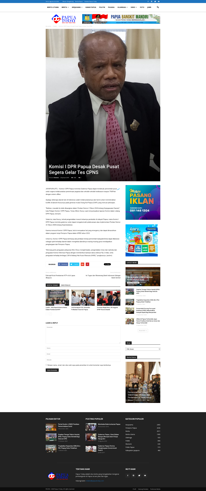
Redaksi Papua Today (91, 1)
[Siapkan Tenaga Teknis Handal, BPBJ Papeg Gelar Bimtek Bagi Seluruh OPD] (130, 291)
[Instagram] (151, 1)
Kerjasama (76, 7)
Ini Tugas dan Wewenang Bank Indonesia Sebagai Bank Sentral (103, 277)
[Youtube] (158, 1)
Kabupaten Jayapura (132, 450)
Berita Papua (79, 1)
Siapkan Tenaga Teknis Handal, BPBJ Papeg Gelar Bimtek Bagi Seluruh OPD (148, 291)
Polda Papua (130, 447)
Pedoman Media (155, 489)
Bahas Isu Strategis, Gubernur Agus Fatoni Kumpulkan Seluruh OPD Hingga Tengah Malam (143, 395)
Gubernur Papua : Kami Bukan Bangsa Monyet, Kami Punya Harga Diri (108, 437)
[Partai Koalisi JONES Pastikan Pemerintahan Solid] (51, 427)
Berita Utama (53, 7)
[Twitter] (155, 1)
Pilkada (111, 7)
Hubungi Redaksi (143, 489)
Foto (142, 7)
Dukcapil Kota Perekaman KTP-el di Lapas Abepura (60, 277)
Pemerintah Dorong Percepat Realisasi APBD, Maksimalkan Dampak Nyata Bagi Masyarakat (146, 310)
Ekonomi (129, 444)
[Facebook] (148, 1)
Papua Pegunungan (133, 282)
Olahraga (121, 7)
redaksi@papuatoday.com (95, 481)
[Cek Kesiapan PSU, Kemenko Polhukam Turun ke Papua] (83, 298)
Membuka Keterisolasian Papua (109, 424)
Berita (64, 7)
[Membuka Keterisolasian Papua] (91, 427)
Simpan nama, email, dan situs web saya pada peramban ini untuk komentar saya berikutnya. (79, 365)
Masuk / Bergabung (68, 1)
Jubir (149, 7)
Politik (102, 7)
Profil (134, 489)
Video (133, 7)
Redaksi (56, 177)
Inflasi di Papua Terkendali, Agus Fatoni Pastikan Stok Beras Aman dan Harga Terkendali (148, 321)
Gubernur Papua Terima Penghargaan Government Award (107, 448)
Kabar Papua (91, 7)
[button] (157, 7)
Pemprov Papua (131, 428)
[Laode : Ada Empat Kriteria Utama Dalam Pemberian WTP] (57, 298)
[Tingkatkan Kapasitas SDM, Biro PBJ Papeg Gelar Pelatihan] (130, 302)
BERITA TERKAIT (52, 285)
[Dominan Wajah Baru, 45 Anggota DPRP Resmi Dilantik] (108, 298)
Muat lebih (142, 330)
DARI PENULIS (65, 285)
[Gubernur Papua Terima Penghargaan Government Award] (91, 448)
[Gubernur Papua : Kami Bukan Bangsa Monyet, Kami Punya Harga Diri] (91, 437)
